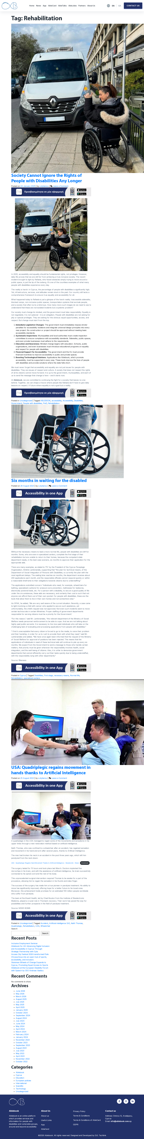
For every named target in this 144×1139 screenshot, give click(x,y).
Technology (21, 1089)
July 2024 (20, 1021)
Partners (82, 6)
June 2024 (20, 1023)
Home (31, 6)
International (21, 1083)
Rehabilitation (54, 403)
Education (20, 1078)
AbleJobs (72, 6)
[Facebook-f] (119, 1101)
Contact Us (133, 6)
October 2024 (22, 1013)
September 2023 (23, 1045)
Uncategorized (26, 400)
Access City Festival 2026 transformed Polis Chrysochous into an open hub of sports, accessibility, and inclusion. (30, 957)
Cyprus (23, 675)
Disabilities (78, 400)
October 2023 (21, 1042)
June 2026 (20, 991)
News (38, 6)
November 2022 (23, 1059)
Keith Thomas (77, 923)
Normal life (75, 675)
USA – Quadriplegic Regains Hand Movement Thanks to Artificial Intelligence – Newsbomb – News (45, 863)
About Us (91, 6)
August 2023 (21, 1048)
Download (84, 863)
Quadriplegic (16, 926)
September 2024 (23, 1015)
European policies (23, 1080)
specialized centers (32, 678)
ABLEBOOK (46, 400)
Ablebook (20, 1072)
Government (16, 403)
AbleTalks (62, 6)
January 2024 (22, 1037)
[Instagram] (126, 1101)
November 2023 (23, 1040)
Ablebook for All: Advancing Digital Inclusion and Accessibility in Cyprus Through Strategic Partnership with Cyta (30, 949)
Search (14, 929)
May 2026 (20, 994)
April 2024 (20, 1029)
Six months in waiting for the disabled (49, 481)
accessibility (57, 400)
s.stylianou (44, 186)
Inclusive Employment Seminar (24, 943)
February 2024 (22, 1034)
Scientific (19, 1086)
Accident (44, 923)
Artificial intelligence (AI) (59, 923)
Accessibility (68, 400)
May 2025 (20, 1004)
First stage (48, 675)
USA (37, 926)
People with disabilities (32, 403)
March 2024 (21, 1032)
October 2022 (21, 1061)
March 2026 (21, 996)
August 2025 (21, 999)
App (44, 6)
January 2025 (22, 1010)
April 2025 (20, 1007)
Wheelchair (45, 926)
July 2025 (20, 1002)
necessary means (61, 675)
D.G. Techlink (100, 1135)
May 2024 (20, 1026)
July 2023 (20, 1051)
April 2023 (20, 1056)
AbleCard (52, 6)
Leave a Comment (60, 186)
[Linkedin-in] (132, 1101)
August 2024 (21, 1018)
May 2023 (20, 1053)
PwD (45, 403)
